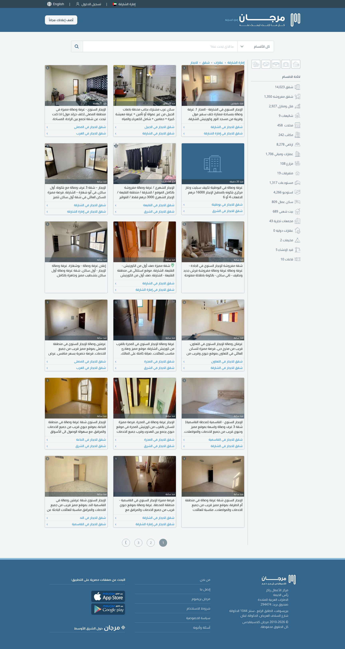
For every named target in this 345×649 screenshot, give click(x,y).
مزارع (286, 163)
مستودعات (281, 182)
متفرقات (285, 173)
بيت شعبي (283, 211)
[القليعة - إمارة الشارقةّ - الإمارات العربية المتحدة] (172, 265)
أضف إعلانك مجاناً (61, 20)
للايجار (194, 62)
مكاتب (286, 135)
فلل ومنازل (281, 106)
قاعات (287, 259)
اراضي (285, 144)
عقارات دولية (283, 230)
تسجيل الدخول (91, 4)
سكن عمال (282, 202)
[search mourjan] (77, 46)
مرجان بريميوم (201, 599)
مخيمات (286, 240)
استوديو (283, 192)
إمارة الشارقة (126, 4)
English (58, 4)
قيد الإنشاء (284, 249)
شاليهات (286, 115)
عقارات (218, 62)
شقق (284, 87)
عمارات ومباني (279, 154)
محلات (285, 125)
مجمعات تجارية (281, 221)
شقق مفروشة (278, 96)
